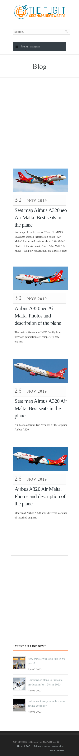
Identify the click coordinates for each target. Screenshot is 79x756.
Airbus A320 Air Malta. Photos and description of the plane (40, 496)
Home (20, 746)
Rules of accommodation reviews (49, 746)
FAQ (28, 746)
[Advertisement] (39, 127)
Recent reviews (57, 750)
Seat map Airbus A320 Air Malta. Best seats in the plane (41, 408)
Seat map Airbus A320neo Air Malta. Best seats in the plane (41, 217)
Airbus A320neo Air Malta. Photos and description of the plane (38, 315)
